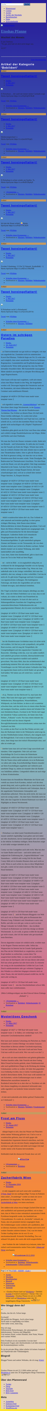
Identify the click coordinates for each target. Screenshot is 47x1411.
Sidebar (9, 2)
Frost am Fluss (13, 1118)
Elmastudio (10, 1296)
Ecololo (9, 1294)
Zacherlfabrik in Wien (9, 1202)
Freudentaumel (39, 1107)
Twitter (8, 1384)
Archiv (8, 13)
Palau (8, 19)
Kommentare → (13, 1164)
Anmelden (10, 1402)
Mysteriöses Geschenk (19, 1016)
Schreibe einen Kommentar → (17, 106)
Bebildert (28, 108)
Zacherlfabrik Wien (16, 1177)
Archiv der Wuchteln (14, 15)
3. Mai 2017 (10, 169)
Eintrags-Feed (11, 1404)
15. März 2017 (11, 1023)
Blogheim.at (22, 1298)
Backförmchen (11, 17)
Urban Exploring (24, 1264)
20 (21, 1271)
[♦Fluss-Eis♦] (23, 1159)
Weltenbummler (39, 108)
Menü (3, 2)
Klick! (41, 1360)
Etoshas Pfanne (13, 31)
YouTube (9, 1389)
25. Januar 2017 (12, 1125)
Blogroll (9, 1281)
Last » (28, 1271)
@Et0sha (13, 101)
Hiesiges (21, 108)
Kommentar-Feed (12, 1406)
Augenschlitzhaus (30, 404)
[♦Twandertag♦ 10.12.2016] (24, 1255)
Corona (8, 11)
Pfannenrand (10, 9)
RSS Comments (12, 1393)
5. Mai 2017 (10, 83)
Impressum (10, 1283)
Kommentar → (12, 192)
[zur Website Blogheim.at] (38, 1301)
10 (19, 1271)
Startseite (9, 1288)
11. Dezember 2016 (13, 1184)
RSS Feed (9, 1391)
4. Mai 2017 (10, 126)
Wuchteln (9, 1277)
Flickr (8, 1386)
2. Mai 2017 (10, 255)
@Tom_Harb (6, 1194)
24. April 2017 (11, 345)
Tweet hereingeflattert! (19, 76)
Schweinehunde (12, 21)
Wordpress (30, 1292)
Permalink (9, 85)
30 (23, 1271)
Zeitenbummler (11, 1264)
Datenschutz (10, 1285)
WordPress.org (11, 1408)
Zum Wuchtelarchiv (38, 60)
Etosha (8, 81)
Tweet (3, 101)
